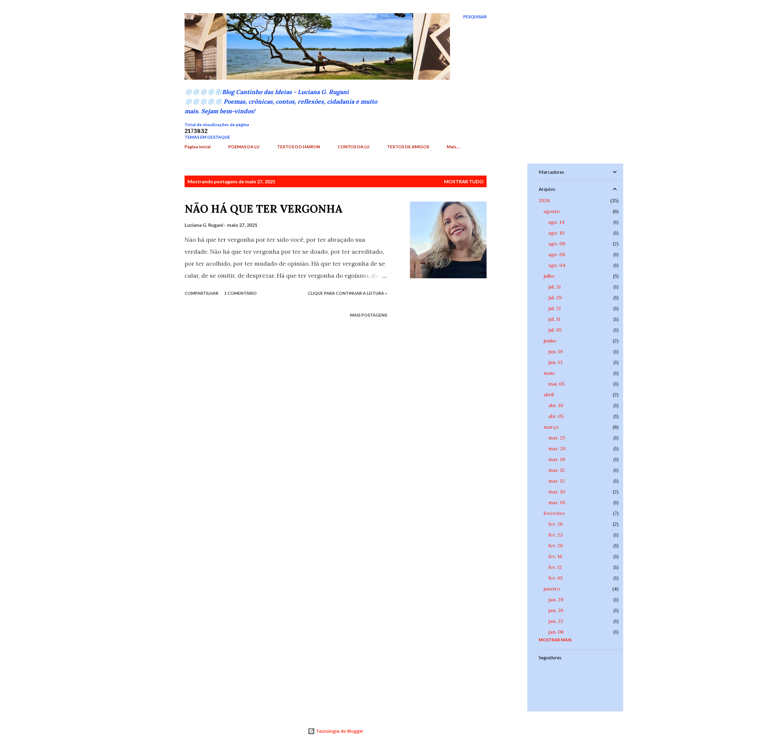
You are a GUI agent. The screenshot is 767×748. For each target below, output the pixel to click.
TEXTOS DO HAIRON (298, 146)
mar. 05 (556, 502)
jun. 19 (555, 351)
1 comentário (240, 293)
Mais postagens (368, 315)
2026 (544, 200)
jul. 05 (554, 330)
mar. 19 (556, 459)
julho (549, 276)
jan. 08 (556, 632)
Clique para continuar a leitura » (347, 293)
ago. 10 (556, 233)
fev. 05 (555, 578)
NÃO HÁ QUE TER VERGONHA (264, 209)
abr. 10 (555, 405)
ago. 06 (556, 254)
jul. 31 (554, 287)
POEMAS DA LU (243, 146)
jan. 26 (555, 610)
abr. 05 (556, 416)
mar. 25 (556, 438)
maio (549, 373)
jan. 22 (555, 621)
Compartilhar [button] (201, 293)
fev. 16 (555, 556)
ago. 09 (556, 244)
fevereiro (554, 513)
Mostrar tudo (464, 181)
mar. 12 (556, 481)
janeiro (551, 589)
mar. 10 (556, 492)
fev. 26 (555, 524)
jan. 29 (556, 599)
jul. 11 (554, 319)
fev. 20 (555, 545)
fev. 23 (555, 535)
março (551, 427)
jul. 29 (555, 297)
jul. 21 (554, 308)
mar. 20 (557, 448)
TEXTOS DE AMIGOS (408, 146)
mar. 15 (556, 470)
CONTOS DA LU (353, 146)
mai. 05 (556, 384)
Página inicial (198, 146)
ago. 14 (556, 222)
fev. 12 (555, 567)
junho (549, 341)
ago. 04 (556, 265)
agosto (551, 211)
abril (548, 395)
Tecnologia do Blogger (339, 731)
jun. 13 (555, 362)
